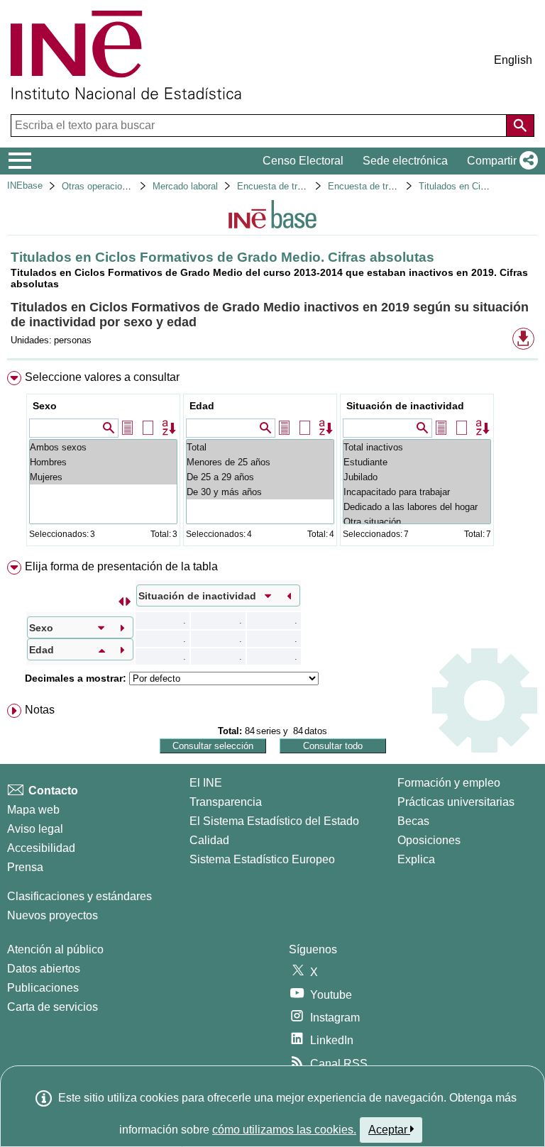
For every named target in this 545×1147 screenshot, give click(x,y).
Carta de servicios (52, 1007)
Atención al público (55, 949)
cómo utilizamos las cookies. (284, 1130)
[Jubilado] (416, 477)
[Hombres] (103, 462)
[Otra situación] (416, 521)
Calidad (209, 840)
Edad (201, 405)
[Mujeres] (103, 477)
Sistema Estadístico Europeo (262, 859)
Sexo (45, 405)
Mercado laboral (185, 186)
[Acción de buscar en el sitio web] (520, 125)
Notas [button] (40, 710)
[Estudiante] (416, 462)
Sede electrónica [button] (405, 161)
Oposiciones (429, 840)
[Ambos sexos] (103, 447)
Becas (413, 821)
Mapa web (33, 810)
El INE (205, 783)
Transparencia (225, 802)
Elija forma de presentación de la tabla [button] (121, 566)
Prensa (25, 867)
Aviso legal (35, 829)
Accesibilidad (41, 848)
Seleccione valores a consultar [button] (102, 377)
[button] (499, 161)
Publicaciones (43, 988)
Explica (416, 859)
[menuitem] (272, 461)
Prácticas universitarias (455, 802)
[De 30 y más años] (260, 491)
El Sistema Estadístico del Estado (274, 821)
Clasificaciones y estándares (79, 896)
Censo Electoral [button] (303, 161)
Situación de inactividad (405, 405)
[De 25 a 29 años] (260, 477)
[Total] (260, 447)
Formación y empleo (448, 783)
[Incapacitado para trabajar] (416, 491)
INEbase (25, 185)
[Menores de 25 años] (260, 462)
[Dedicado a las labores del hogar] (416, 506)
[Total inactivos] (416, 447)
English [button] (513, 60)
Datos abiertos (43, 969)
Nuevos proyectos (52, 915)
